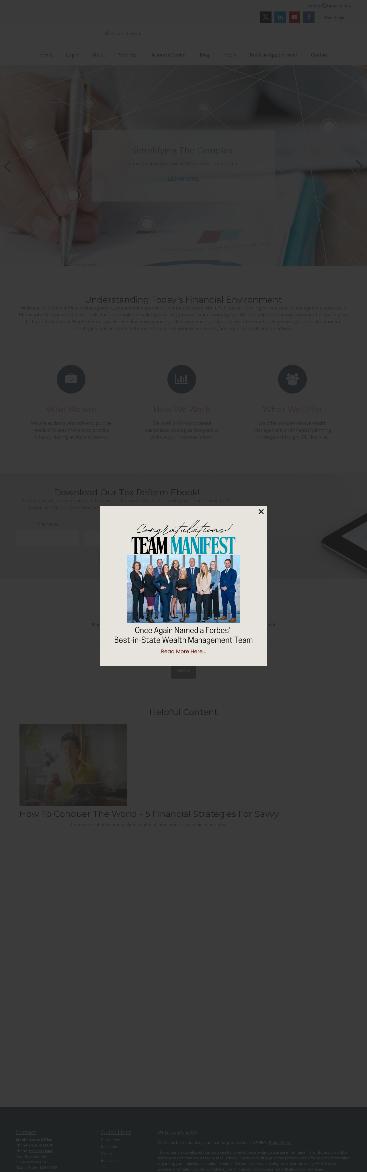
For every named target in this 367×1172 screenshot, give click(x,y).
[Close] (261, 511)
